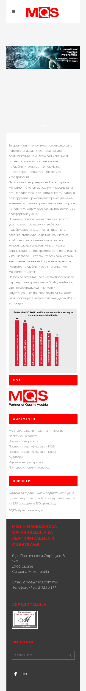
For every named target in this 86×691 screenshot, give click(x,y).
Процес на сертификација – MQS (32, 446)
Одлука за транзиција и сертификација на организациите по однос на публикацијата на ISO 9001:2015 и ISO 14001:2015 (42, 498)
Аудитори (16, 457)
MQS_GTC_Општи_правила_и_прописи (37, 430)
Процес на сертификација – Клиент (34, 451)
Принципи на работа (23, 441)
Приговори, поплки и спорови (30, 467)
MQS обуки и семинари (26, 510)
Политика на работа (23, 436)
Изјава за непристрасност (27, 462)
